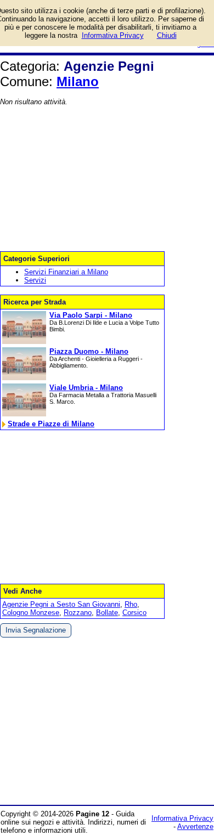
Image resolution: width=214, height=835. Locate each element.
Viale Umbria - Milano (86, 387)
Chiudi (167, 35)
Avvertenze (195, 826)
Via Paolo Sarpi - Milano (90, 315)
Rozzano (78, 612)
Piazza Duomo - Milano (88, 351)
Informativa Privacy (182, 818)
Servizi (35, 280)
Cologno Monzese (30, 612)
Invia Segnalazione (35, 630)
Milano (78, 81)
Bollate (107, 612)
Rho (131, 604)
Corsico (134, 612)
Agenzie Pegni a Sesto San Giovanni (61, 604)
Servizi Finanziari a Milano (66, 272)
